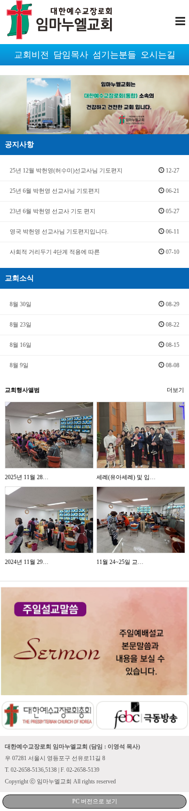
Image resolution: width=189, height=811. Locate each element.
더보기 (175, 390)
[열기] (180, 21)
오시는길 (158, 55)
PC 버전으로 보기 (94, 801)
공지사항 (19, 144)
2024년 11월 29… (26, 562)
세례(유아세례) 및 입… (126, 477)
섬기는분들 (114, 55)
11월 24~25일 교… (119, 562)
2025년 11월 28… (26, 477)
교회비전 (31, 55)
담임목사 (70, 55)
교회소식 (19, 278)
